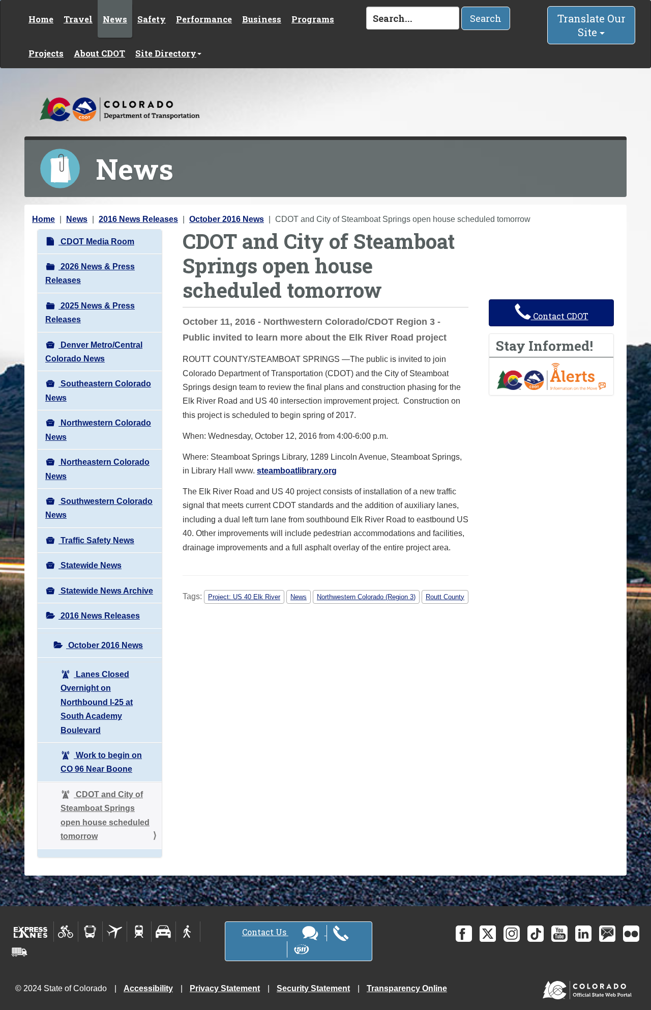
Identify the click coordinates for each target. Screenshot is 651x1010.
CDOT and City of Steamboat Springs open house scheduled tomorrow (105, 815)
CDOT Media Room (96, 241)
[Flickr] (631, 933)
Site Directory (165, 53)
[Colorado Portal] (589, 987)
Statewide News (90, 565)
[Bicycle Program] (65, 931)
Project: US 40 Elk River (244, 597)
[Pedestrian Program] (187, 931)
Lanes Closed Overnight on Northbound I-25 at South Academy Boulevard (97, 702)
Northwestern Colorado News (98, 429)
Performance (204, 19)
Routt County (445, 597)
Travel (78, 19)
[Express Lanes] (31, 931)
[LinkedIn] (583, 933)
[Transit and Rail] (90, 931)
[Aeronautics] (114, 931)
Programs (312, 19)
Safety (151, 19)
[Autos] (163, 931)
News (115, 19)
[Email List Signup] (607, 933)
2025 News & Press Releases (90, 312)
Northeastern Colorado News (97, 469)
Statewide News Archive (105, 590)
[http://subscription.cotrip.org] (551, 375)
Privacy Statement (225, 988)
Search (485, 18)
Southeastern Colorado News (98, 390)
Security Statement (313, 988)
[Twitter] (488, 933)
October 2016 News (226, 219)
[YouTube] (559, 933)
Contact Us (265, 932)
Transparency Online (407, 988)
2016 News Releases (138, 219)
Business (261, 19)
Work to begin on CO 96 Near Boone (101, 762)
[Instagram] (511, 933)
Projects (46, 53)
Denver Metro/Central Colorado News (93, 352)
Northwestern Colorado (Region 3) (366, 597)
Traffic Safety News (96, 540)
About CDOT (99, 53)
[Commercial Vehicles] (19, 952)
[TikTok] (535, 933)
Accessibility (148, 988)
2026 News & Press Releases (90, 273)
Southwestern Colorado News (99, 508)
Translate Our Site (591, 25)
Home (40, 19)
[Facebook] (464, 933)
